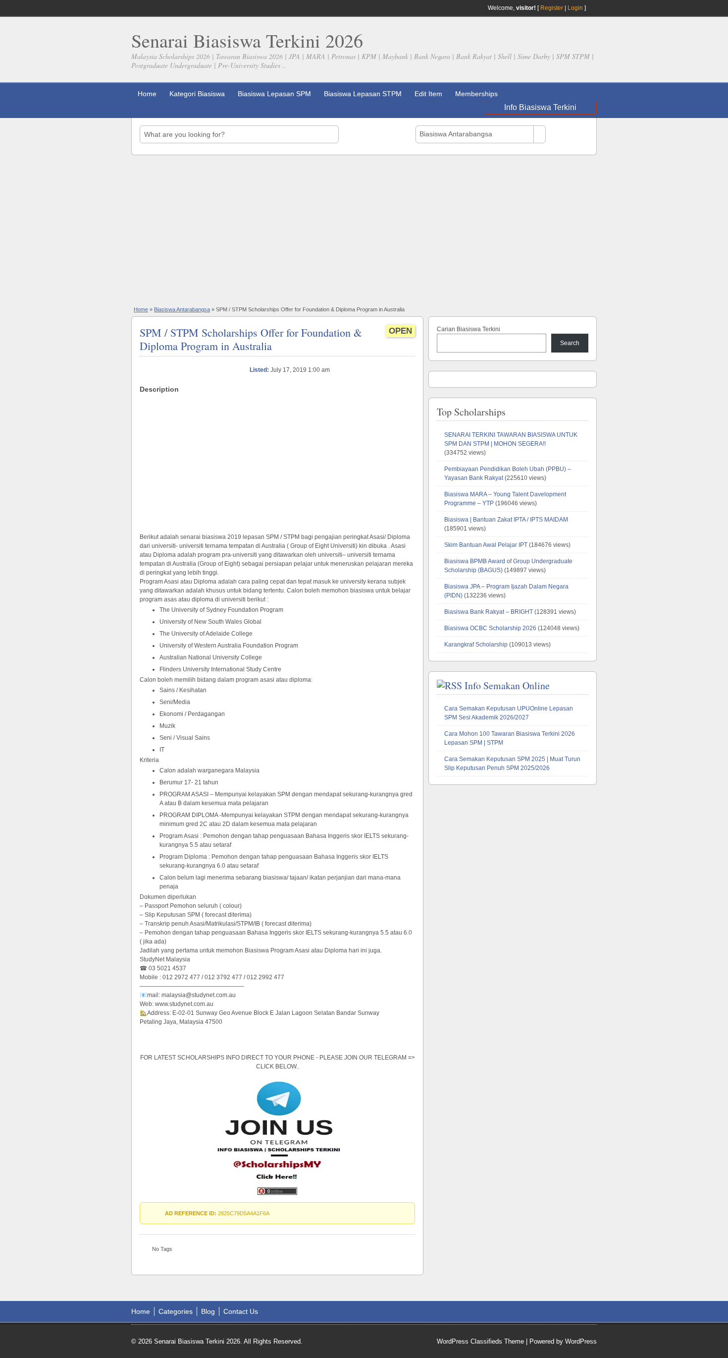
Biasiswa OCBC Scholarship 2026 (490, 628)
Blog (208, 1311)
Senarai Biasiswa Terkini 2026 (247, 40)
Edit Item (428, 94)
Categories (175, 1311)
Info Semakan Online (507, 685)
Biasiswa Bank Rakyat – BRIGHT (488, 611)
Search (569, 343)
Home (147, 94)
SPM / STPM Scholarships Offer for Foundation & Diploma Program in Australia (251, 339)
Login (575, 7)
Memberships (476, 94)
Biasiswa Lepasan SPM (274, 94)
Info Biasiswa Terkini (540, 107)
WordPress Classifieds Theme (480, 1341)
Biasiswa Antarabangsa (182, 309)
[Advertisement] (364, 229)
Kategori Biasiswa (197, 94)
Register (551, 7)
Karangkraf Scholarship (476, 644)
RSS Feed (593, 8)
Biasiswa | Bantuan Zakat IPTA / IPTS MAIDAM (506, 519)
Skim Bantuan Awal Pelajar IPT (485, 544)
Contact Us (240, 1311)
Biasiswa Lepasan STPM (363, 94)
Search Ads (569, 134)
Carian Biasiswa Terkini (468, 329)
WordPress (581, 1341)
